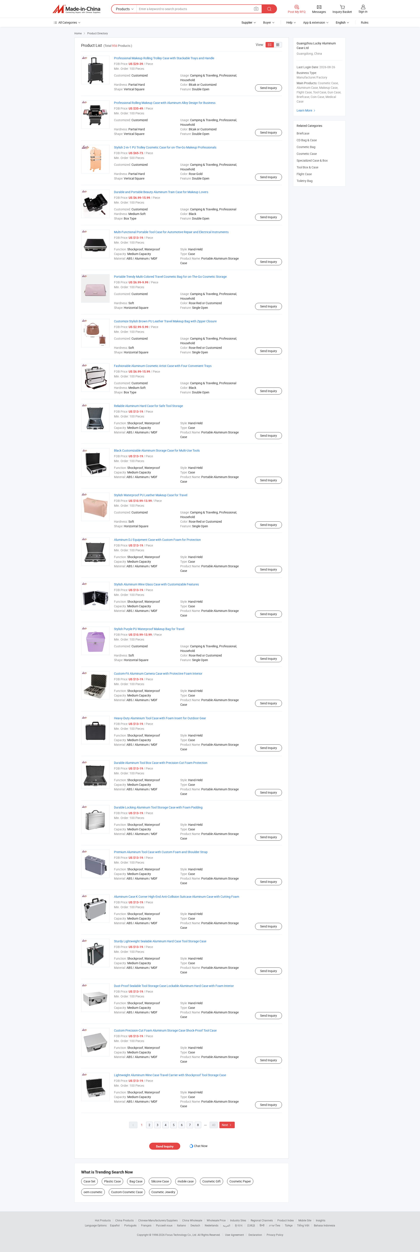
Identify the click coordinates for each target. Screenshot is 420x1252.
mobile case (186, 1181)
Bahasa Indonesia (324, 1225)
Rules (364, 22)
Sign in (363, 11)
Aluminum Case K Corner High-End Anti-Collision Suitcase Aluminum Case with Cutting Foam (176, 896)
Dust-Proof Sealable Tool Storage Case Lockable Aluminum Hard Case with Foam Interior (174, 986)
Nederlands (211, 1225)
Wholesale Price (216, 1220)
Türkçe (288, 1225)
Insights (320, 1220)
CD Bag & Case (307, 140)
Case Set (89, 1181)
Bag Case (136, 1181)
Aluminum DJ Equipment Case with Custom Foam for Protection (157, 540)
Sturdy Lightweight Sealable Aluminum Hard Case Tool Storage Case (160, 941)
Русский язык (164, 1225)
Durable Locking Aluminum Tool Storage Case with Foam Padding (158, 807)
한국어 (239, 1225)
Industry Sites (238, 1220)
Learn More (306, 110)
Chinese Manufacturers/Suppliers (158, 1220)
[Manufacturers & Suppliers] (76, 9)
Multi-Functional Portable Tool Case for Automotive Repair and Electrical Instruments (171, 232)
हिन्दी (262, 1225)
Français (146, 1225)
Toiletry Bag (305, 181)
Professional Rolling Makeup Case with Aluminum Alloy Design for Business (164, 103)
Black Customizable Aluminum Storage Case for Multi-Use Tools (157, 450)
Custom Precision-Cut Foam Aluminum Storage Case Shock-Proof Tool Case (165, 1030)
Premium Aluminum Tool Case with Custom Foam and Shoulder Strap (161, 852)
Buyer (267, 22)
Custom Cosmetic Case (127, 1192)
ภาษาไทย (274, 1225)
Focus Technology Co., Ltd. (181, 1234)
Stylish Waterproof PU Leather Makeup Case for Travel (150, 495)
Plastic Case (112, 1181)
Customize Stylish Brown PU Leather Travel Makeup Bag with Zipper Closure (165, 321)
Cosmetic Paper (240, 1181)
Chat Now (201, 1146)
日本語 (251, 1225)
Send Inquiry (268, 88)
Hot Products (103, 1220)
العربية (226, 1225)
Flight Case (304, 174)
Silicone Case (160, 1181)
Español (115, 1225)
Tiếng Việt (303, 1225)
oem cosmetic (93, 1192)
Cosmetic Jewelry (163, 1192)
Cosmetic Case (307, 154)
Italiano (181, 1225)
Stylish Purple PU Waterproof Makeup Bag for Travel (149, 629)
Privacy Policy (275, 1234)
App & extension (314, 22)
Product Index (285, 1220)
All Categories (67, 22)
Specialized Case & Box (312, 160)
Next (227, 1125)
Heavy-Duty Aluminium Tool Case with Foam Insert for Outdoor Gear (160, 718)
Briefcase (303, 133)
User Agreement (234, 1234)
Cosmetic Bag (306, 147)
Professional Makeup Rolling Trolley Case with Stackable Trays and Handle (164, 58)
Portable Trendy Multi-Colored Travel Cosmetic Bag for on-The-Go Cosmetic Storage (170, 276)
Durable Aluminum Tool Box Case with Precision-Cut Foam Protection (160, 763)
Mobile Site (304, 1220)
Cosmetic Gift (211, 1181)
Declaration (255, 1234)
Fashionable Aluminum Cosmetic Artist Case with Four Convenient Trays (163, 366)
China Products (124, 1220)
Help (289, 22)
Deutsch (195, 1225)
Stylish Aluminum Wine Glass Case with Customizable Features (156, 584)
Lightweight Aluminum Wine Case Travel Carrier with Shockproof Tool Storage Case (170, 1075)
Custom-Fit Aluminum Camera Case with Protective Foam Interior (158, 673)
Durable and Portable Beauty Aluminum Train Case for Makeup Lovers (161, 192)
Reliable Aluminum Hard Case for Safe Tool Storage (148, 406)
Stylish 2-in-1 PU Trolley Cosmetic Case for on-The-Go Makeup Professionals (165, 147)
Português (130, 1225)
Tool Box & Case (307, 167)
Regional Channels (262, 1220)
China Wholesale (192, 1220)
